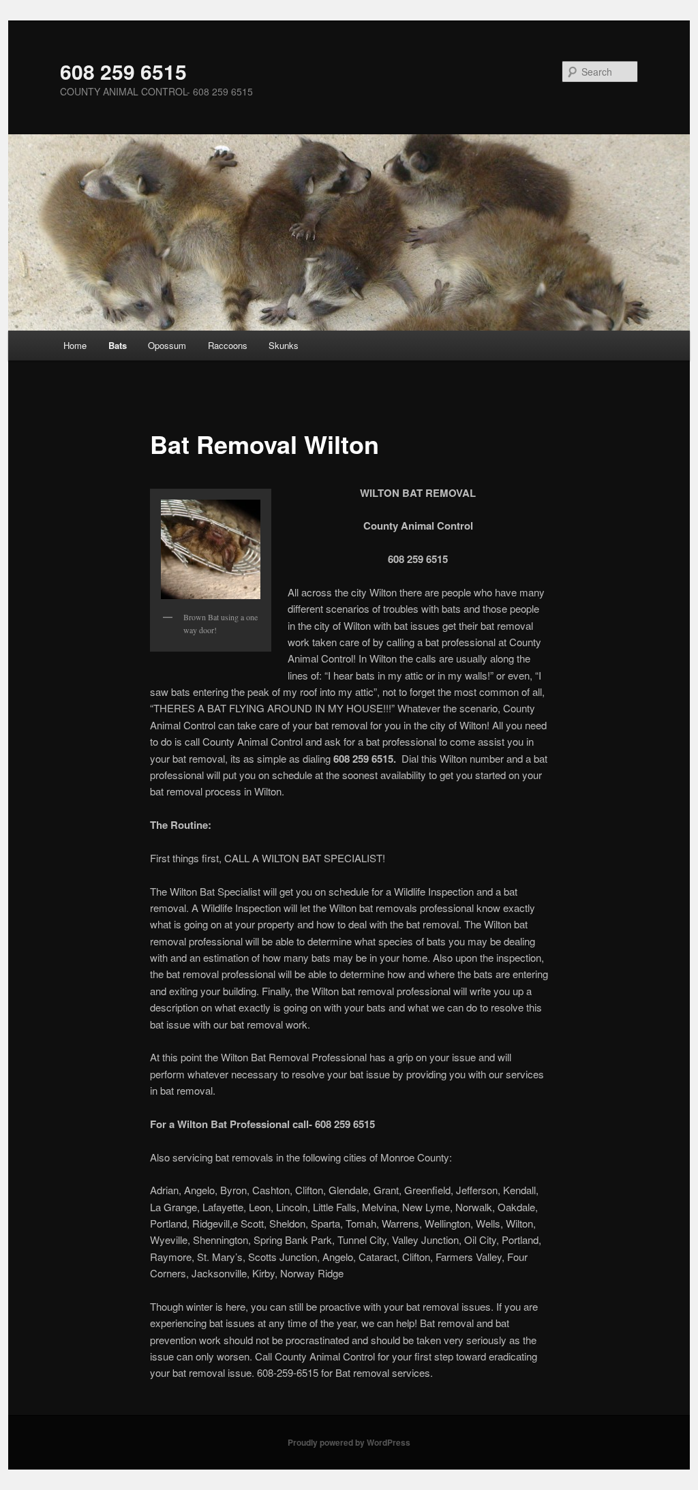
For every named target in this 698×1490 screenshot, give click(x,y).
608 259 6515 (123, 71)
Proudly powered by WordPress (349, 1442)
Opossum (167, 345)
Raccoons (227, 345)
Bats (117, 345)
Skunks (284, 345)
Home (75, 345)
